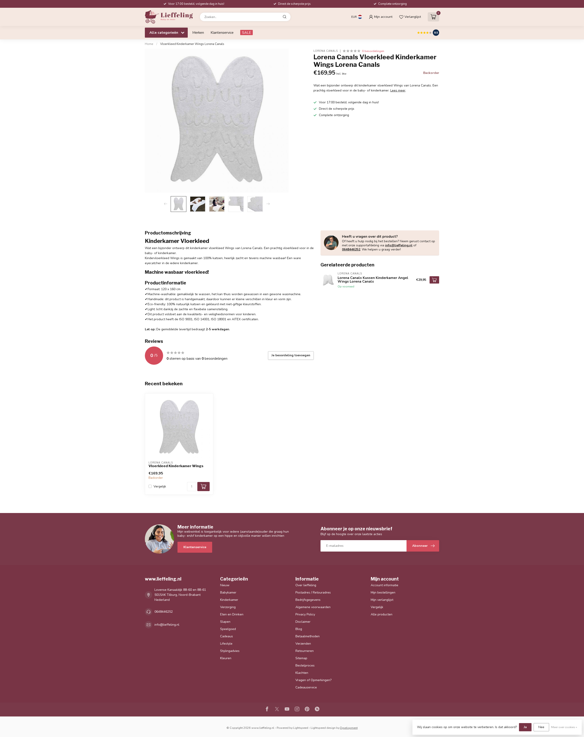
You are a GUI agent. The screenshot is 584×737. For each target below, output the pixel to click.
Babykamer (228, 592)
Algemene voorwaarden (313, 607)
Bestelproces (305, 665)
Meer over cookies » (564, 727)
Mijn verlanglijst (382, 600)
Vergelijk (160, 486)
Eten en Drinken (231, 614)
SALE (246, 32)
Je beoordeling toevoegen (290, 355)
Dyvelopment (349, 728)
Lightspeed (300, 728)
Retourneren (304, 651)
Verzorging (228, 607)
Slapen (225, 622)
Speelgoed (228, 629)
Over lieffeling (305, 585)
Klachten (301, 673)
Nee (541, 727)
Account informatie (384, 585)
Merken (198, 32)
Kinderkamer (229, 600)
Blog (298, 629)
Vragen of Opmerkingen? (313, 680)
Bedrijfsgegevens (308, 600)
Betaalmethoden (307, 636)
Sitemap (301, 658)
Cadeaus (226, 636)
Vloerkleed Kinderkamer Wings (176, 466)
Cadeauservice (306, 687)
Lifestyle (226, 643)
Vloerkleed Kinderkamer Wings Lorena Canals (192, 44)
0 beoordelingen (373, 51)
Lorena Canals (325, 51)
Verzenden (303, 643)
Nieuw (224, 585)
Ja (525, 727)
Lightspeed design (323, 728)
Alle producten (381, 614)
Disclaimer (302, 622)
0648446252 (351, 249)
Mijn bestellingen (383, 592)
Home (149, 44)
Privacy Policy (305, 614)
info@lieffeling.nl (398, 245)
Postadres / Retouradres (313, 592)
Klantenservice (222, 32)
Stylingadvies (230, 651)
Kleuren (225, 658)
